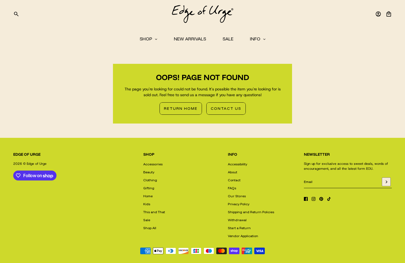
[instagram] (313, 199)
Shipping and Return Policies (251, 212)
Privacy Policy (238, 204)
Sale (146, 220)
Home (148, 196)
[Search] (16, 14)
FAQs (232, 188)
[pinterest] (321, 199)
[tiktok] (329, 199)
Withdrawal (237, 220)
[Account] (378, 14)
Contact (234, 180)
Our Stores (237, 196)
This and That (154, 212)
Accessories (153, 164)
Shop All (149, 228)
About (232, 172)
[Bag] (389, 14)
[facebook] (306, 199)
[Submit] (386, 181)
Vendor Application (243, 236)
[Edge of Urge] (202, 14)
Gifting (148, 188)
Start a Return (239, 228)
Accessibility (237, 164)
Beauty (148, 172)
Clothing (150, 180)
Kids (146, 204)
